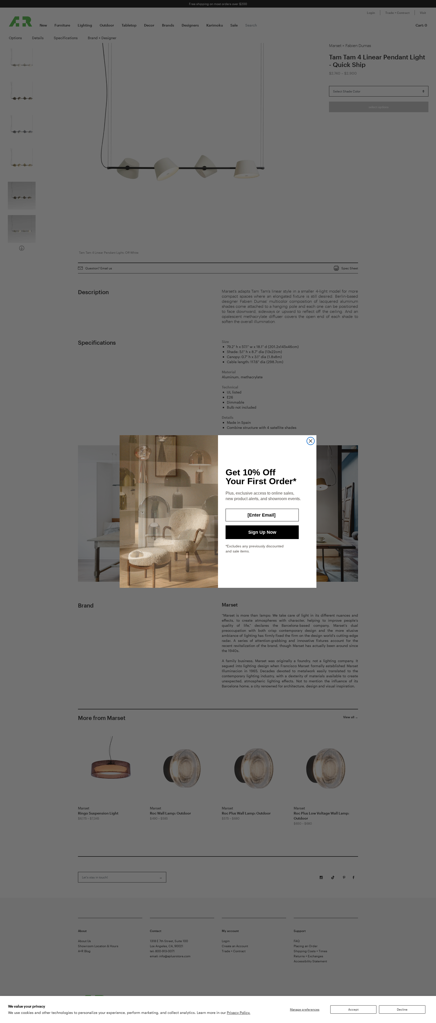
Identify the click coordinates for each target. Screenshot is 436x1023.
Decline (402, 1009)
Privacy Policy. (238, 1012)
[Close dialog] (310, 441)
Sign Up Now (262, 532)
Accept (353, 1009)
